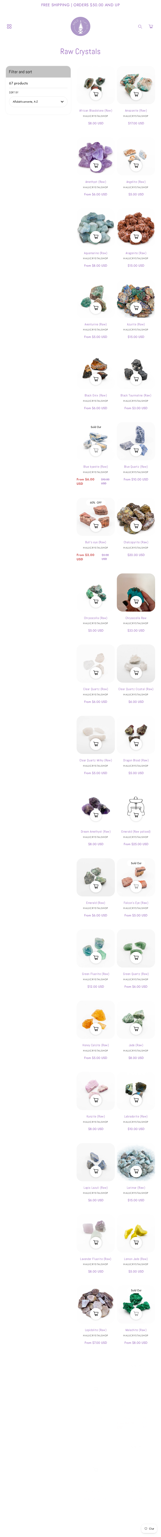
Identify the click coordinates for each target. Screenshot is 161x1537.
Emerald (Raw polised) (136, 806)
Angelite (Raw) (136, 156)
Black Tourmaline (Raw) (136, 370)
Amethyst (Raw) (96, 156)
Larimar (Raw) (136, 1162)
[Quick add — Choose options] (95, 449)
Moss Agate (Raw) (96, 1376)
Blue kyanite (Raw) (96, 441)
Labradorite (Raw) (136, 1091)
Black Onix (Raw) (96, 370)
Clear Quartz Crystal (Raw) (136, 663)
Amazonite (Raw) (136, 85)
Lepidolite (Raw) (96, 1304)
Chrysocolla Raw (136, 592)
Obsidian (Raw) (96, 1457)
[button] (150, 26)
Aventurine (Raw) (96, 299)
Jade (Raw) (136, 1020)
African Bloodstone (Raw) (96, 85)
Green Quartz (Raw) (136, 948)
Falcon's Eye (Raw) (136, 877)
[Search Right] (140, 27)
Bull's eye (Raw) (96, 517)
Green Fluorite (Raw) (96, 948)
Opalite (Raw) (136, 1457)
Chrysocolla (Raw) (96, 592)
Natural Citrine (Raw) (136, 1376)
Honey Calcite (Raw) (96, 1020)
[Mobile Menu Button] (9, 26)
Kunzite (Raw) (96, 1091)
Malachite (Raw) (136, 1304)
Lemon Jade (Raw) (136, 1233)
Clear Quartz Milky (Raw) (96, 735)
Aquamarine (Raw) (96, 227)
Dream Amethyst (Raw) (96, 806)
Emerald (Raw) (96, 877)
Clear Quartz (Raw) (96, 663)
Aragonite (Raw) (136, 227)
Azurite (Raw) (136, 299)
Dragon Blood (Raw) (136, 735)
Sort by (13, 92)
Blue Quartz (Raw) (136, 441)
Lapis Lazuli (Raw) (96, 1162)
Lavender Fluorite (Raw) (96, 1233)
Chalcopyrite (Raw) (136, 517)
